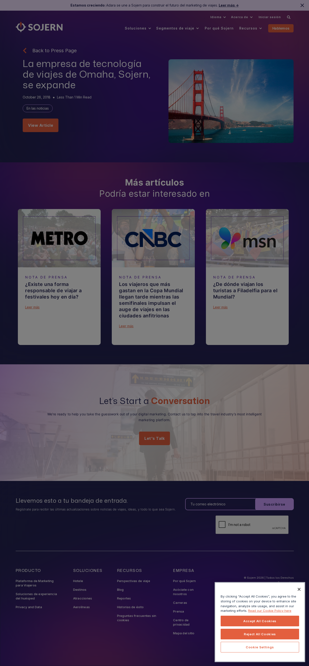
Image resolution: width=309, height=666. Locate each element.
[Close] (299, 589)
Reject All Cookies (260, 634)
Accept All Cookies (259, 621)
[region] (260, 622)
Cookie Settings (260, 647)
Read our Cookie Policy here (269, 611)
